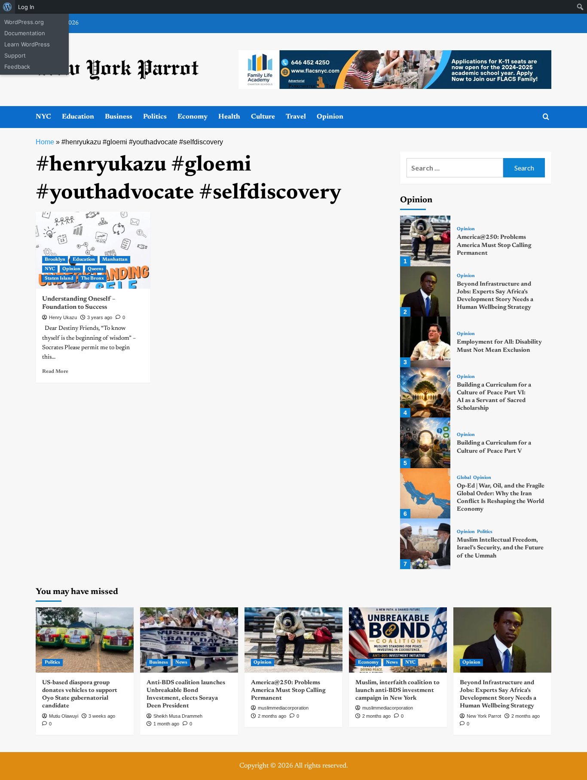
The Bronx (92, 278)
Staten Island (59, 278)
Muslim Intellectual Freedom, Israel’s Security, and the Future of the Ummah (500, 548)
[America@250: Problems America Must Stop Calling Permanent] (425, 241)
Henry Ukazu (63, 317)
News (181, 662)
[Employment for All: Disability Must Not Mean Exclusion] (425, 342)
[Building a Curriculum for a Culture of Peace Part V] (425, 442)
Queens (96, 269)
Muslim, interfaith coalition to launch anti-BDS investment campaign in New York (397, 690)
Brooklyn (55, 259)
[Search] (546, 117)
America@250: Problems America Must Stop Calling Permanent (494, 245)
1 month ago (166, 723)
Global (464, 477)
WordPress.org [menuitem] (24, 21)
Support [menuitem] (15, 55)
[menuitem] (7, 7)
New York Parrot (484, 716)
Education (78, 116)
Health (229, 116)
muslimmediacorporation (283, 707)
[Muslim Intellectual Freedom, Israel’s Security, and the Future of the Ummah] (425, 543)
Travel (296, 116)
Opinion (330, 116)
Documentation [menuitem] (24, 33)
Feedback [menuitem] (17, 66)
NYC (43, 116)
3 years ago (99, 317)
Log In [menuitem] (26, 6)
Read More (55, 371)
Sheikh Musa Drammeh (177, 716)
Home (45, 142)
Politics (155, 116)
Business (118, 116)
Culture (263, 116)
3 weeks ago (102, 716)
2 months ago (272, 716)
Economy (192, 116)
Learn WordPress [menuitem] (27, 44)
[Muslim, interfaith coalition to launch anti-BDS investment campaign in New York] (398, 640)
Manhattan (115, 259)
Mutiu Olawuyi (63, 716)
